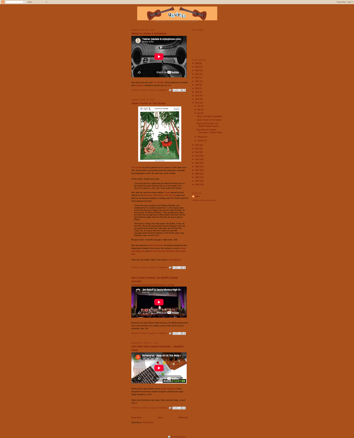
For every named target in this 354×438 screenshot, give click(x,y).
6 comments (161, 267)
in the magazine (174, 260)
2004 (197, 181)
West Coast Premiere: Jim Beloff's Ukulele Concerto (154, 279)
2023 (197, 74)
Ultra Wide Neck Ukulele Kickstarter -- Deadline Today (157, 348)
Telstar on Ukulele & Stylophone (149, 33)
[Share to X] (179, 90)
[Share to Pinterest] (184, 90)
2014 (197, 145)
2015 (197, 103)
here (169, 85)
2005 (197, 177)
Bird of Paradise (156, 245)
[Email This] (174, 90)
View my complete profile (204, 200)
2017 (197, 96)
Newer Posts (136, 417)
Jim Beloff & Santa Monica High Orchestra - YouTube (152, 285)
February (201, 137)
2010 (197, 159)
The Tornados (158, 82)
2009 (197, 163)
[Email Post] (170, 90)
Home (160, 417)
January (200, 140)
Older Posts (183, 417)
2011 (197, 156)
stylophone (139, 85)
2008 (197, 167)
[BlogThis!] (176, 90)
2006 (197, 174)
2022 (197, 78)
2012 (197, 152)
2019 (197, 88)
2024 (197, 70)
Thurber (167, 192)
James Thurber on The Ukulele (148, 103)
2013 (197, 149)
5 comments (162, 90)
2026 (197, 63)
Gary (143, 90)
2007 (197, 170)
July (199, 106)
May (199, 109)
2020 (197, 85)
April (199, 113)
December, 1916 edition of (160, 195)
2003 (197, 184)
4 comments (161, 408)
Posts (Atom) (148, 422)
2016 (197, 99)
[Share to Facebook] (181, 90)
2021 (197, 81)
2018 (197, 92)
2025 (197, 67)
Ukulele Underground (168, 389)
